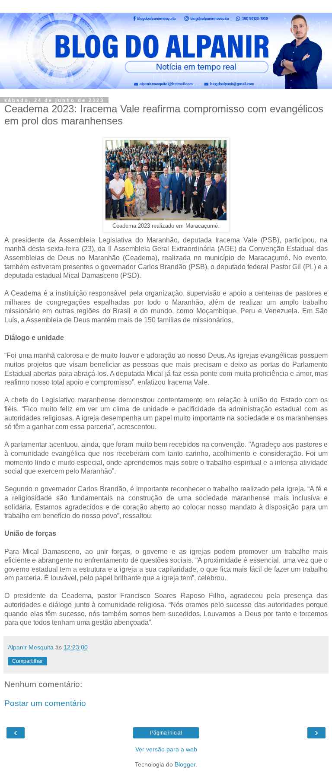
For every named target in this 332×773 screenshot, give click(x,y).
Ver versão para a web (166, 749)
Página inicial (166, 733)
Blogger (185, 764)
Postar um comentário (45, 703)
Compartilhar (27, 661)
